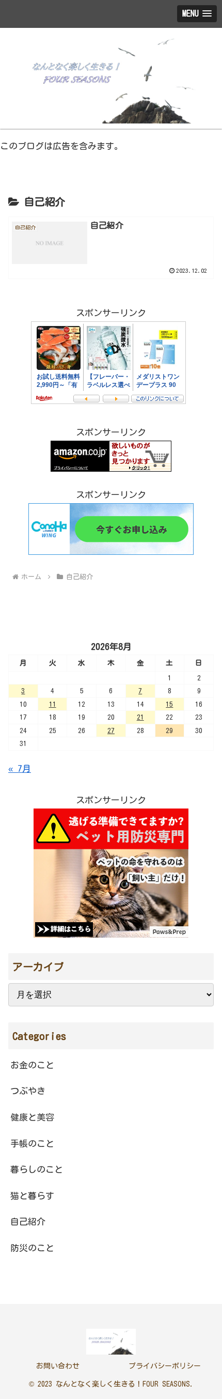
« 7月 (19, 768)
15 (169, 704)
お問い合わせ (58, 1366)
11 (52, 704)
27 (111, 730)
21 (140, 717)
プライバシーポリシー (165, 1366)
